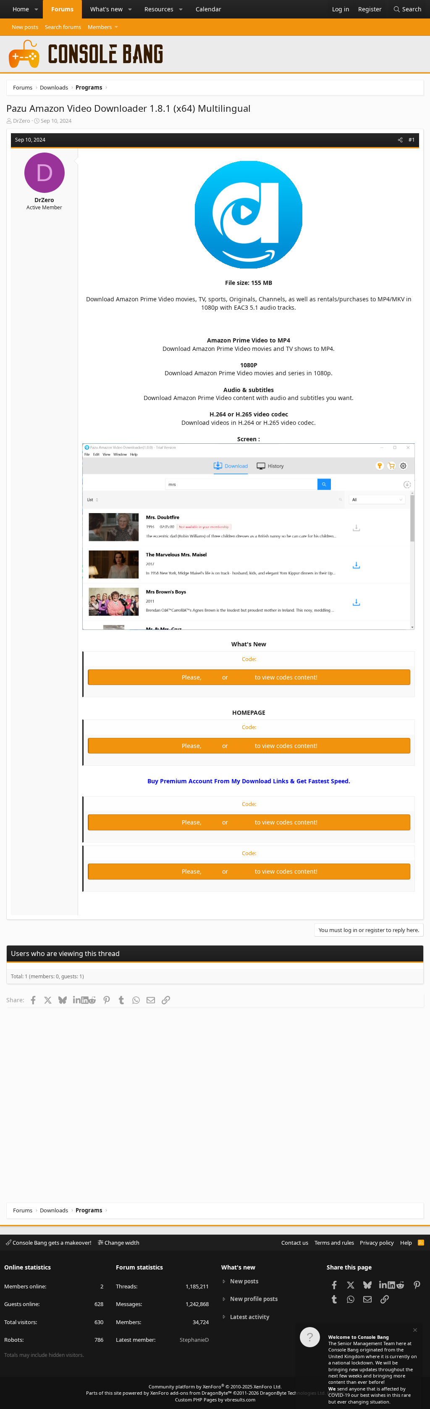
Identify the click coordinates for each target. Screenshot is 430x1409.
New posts (25, 27)
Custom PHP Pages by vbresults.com (215, 1399)
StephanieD (194, 1339)
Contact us (294, 1242)
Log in (212, 677)
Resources (158, 9)
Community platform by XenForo (215, 1386)
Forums (62, 9)
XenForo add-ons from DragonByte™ (191, 1393)
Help (406, 1242)
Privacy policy (377, 1242)
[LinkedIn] (77, 1000)
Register (242, 677)
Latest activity (249, 1317)
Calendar (208, 9)
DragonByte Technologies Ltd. (293, 1393)
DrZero (21, 120)
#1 (412, 139)
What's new (106, 9)
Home (21, 9)
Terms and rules (334, 1242)
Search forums (63, 27)
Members (100, 27)
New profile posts (254, 1299)
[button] (36, 9)
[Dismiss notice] (414, 1331)
